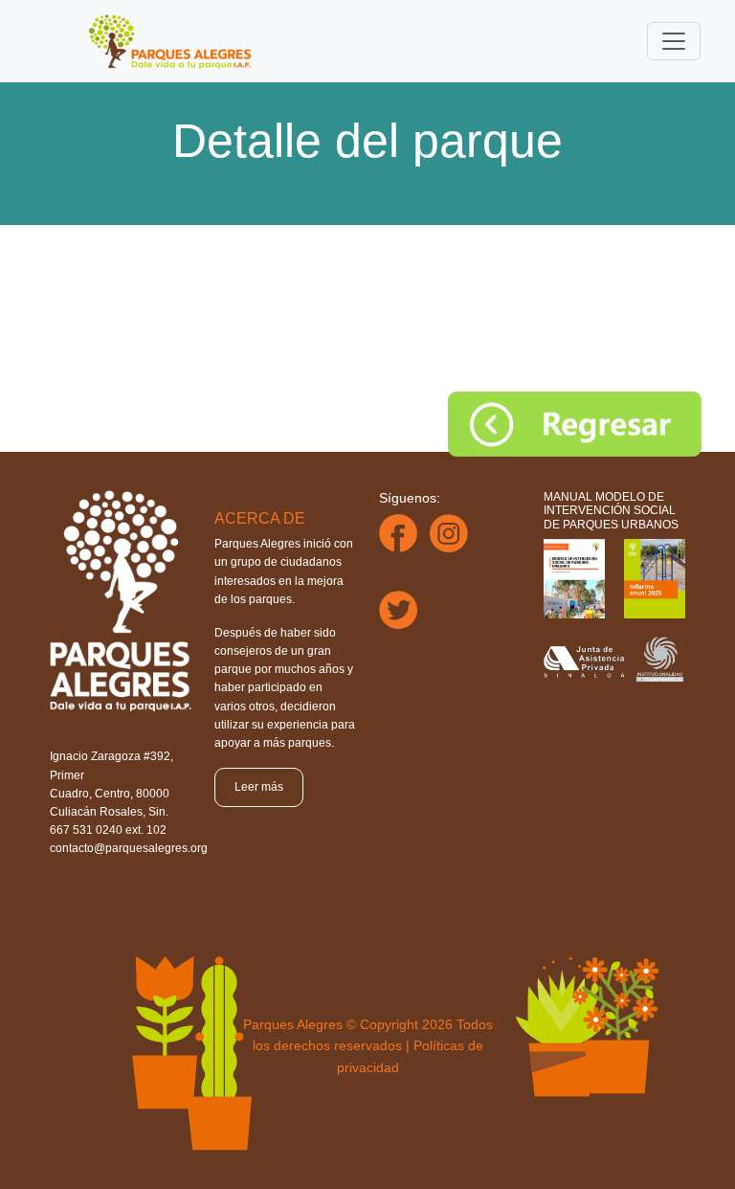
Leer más (258, 787)
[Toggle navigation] (674, 41)
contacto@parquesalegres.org (129, 848)
